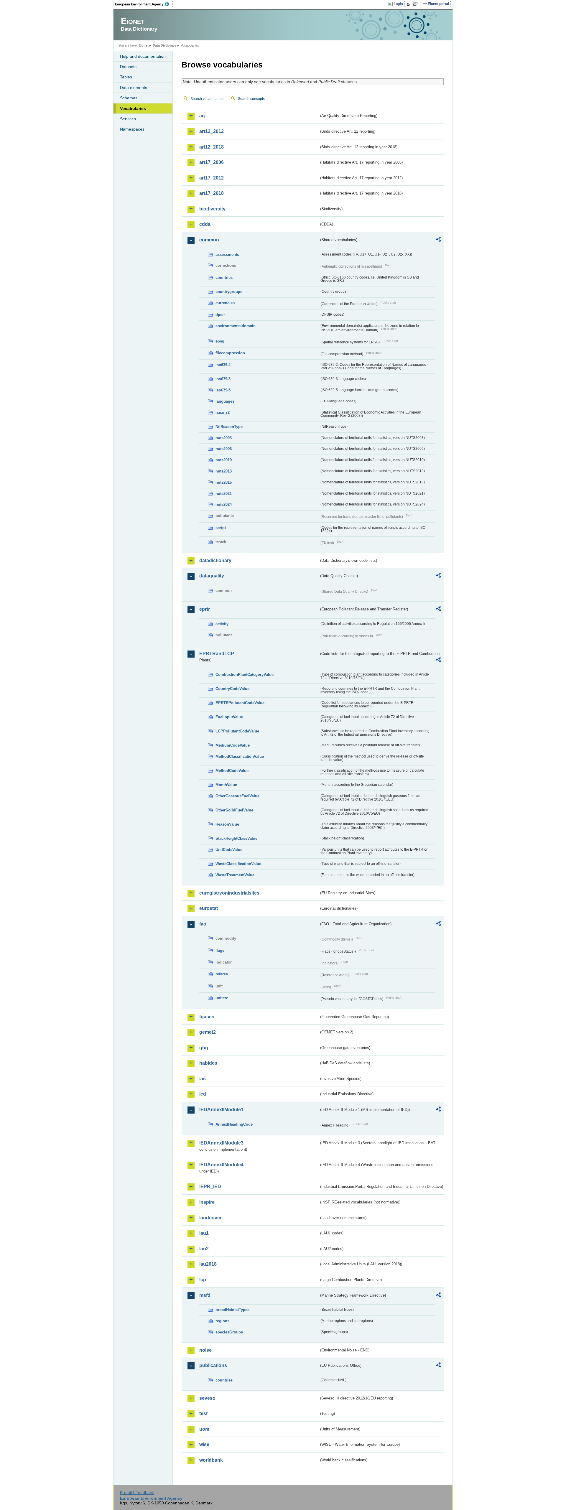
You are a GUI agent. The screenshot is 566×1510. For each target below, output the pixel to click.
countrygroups (228, 291)
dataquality (211, 575)
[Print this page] (409, 4)
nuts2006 (223, 449)
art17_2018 (211, 193)
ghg (203, 1047)
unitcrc (221, 998)
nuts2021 (223, 493)
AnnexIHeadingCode (234, 1124)
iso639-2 (223, 365)
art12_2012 (211, 131)
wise (204, 1444)
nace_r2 (222, 412)
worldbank (211, 1460)
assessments (227, 254)
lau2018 (208, 1264)
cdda (204, 224)
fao (202, 923)
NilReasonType (229, 426)
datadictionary (215, 560)
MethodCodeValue (232, 770)
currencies (225, 303)
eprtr (204, 609)
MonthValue (226, 785)
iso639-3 (223, 379)
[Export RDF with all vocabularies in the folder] (438, 240)
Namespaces (132, 129)
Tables (126, 77)
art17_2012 (211, 177)
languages (224, 401)
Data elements (133, 87)
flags (219, 950)
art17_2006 (211, 162)
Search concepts (251, 99)
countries (224, 277)
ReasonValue (227, 824)
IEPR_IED (210, 1186)
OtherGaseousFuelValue (237, 796)
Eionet (144, 45)
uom (204, 1429)
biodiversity (212, 208)
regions (222, 1321)
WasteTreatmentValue (234, 875)
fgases (206, 1016)
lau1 (204, 1233)
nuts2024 (223, 504)
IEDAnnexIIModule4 (221, 1164)
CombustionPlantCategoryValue (244, 674)
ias (202, 1078)
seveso (207, 1398)
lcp (202, 1279)
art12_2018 (211, 146)
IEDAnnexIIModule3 (221, 1142)
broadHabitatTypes (232, 1310)
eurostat (208, 908)
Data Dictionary (165, 45)
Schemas (128, 97)
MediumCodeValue (232, 745)
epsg (219, 341)
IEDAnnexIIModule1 (221, 1109)
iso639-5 (223, 390)
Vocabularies (133, 108)
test (203, 1413)
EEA (144, 4)
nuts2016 (223, 482)
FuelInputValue (229, 717)
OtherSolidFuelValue (234, 810)
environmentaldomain (235, 326)
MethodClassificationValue (239, 756)
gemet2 (207, 1032)
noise (205, 1350)
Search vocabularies (206, 99)
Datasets (128, 66)
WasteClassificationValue (238, 864)
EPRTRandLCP (216, 653)
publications (213, 1365)
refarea (221, 974)
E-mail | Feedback (137, 1492)
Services (128, 118)
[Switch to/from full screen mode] (416, 4)
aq (202, 115)
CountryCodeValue (232, 688)
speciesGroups (229, 1332)
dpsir (220, 314)
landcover (210, 1217)
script (220, 528)
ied (202, 1093)
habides (208, 1063)
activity (221, 624)
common (209, 239)
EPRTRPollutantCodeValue (239, 703)
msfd (204, 1295)
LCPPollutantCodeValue (237, 731)
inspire (207, 1202)
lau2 (204, 1248)
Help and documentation (143, 56)
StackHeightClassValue (236, 838)
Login (398, 4)
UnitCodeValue (228, 849)
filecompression (230, 353)
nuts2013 (223, 471)
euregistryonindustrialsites (229, 892)
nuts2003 (223, 438)
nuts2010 (223, 460)
